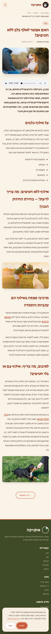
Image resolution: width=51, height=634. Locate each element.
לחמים (46, 569)
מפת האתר (44, 607)
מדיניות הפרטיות (13, 618)
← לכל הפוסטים (25, 495)
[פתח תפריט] (5, 5)
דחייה (21, 625)
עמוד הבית (45, 13)
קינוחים (46, 561)
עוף (47, 557)
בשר (47, 553)
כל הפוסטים (44, 586)
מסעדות (45, 565)
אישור (10, 625)
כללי (29, 13)
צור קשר (45, 594)
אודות (46, 590)
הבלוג (36, 13)
